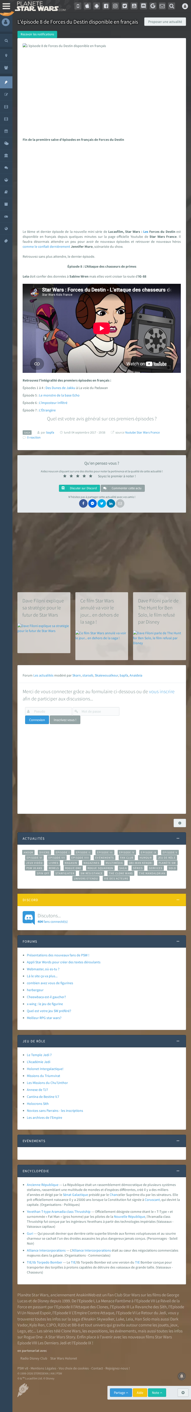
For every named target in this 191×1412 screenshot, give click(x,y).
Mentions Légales (43, 1368)
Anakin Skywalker (99, 1319)
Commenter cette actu (126, 488)
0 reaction (34, 437)
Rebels (54, 868)
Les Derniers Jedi (52, 1343)
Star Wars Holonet (63, 1358)
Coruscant (152, 1199)
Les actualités (43, 675)
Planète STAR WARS (39, 6)
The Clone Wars (121, 873)
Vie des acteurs (116, 878)
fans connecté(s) (53, 918)
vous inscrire (162, 691)
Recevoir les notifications (37, 34)
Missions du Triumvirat (43, 1075)
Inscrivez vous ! (65, 720)
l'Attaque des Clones (90, 1307)
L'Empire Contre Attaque (93, 1312)
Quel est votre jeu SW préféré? (49, 1011)
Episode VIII (80, 857)
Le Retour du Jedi (151, 1312)
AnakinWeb (86, 1295)
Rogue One (73, 868)
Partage (120, 1392)
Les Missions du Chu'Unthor (47, 1082)
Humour (146, 857)
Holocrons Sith (38, 1103)
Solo (172, 868)
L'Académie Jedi (38, 1062)
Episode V (170, 852)
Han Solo (142, 1319)
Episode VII (56, 857)
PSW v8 (22, 1368)
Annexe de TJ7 (37, 1089)
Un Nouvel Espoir (36, 1312)
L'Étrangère (47, 410)
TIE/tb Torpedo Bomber (44, 1262)
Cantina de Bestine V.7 (43, 1096)
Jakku (70, 388)
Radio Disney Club (33, 1358)
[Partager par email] (120, 503)
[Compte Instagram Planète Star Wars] (115, 6)
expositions (98, 1331)
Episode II (83, 852)
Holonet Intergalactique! (45, 1069)
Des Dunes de (56, 388)
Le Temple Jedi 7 (39, 1055)
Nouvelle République (129, 1216)
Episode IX (148, 852)
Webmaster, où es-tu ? (43, 969)
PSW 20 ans (34, 868)
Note (156, 1392)
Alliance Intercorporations (46, 1250)
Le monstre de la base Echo (59, 395)
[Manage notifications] (182, 1376)
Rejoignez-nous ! (117, 1368)
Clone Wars (71, 1331)
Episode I (63, 852)
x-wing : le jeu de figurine (45, 1004)
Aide (140, 1392)
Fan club (126, 857)
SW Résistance (92, 873)
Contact (97, 1368)
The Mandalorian (152, 873)
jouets (163, 1325)
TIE (73, 1262)
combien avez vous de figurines (50, 983)
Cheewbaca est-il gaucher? (46, 997)
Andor (28, 852)
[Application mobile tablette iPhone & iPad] (87, 6)
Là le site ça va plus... (42, 976)
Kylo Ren (37, 1325)
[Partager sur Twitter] (101, 503)
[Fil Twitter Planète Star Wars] (125, 6)
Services (155, 868)
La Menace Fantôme (113, 1301)
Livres (53, 863)
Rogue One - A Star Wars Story (49, 1337)
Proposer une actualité (165, 21)
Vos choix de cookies (74, 1368)
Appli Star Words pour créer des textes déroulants (63, 962)
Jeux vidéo (34, 863)
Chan (113, 1194)
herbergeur (35, 990)
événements (125, 1331)
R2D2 (62, 1325)
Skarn (76, 675)
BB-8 (76, 1325)
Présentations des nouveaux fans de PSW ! (58, 955)
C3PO (51, 1325)
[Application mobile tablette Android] (96, 6)
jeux (174, 1325)
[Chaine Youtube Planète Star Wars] (134, 6)
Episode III (105, 852)
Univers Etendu (86, 878)
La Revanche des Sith (148, 1307)
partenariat (30, 1350)
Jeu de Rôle (167, 857)
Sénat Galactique (75, 1194)
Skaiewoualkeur (106, 675)
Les (145, 231)
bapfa (124, 675)
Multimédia (114, 863)
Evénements (104, 857)
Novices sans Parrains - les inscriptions (55, 1110)
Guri (30, 1233)
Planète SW (167, 863)
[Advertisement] (101, 184)
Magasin (71, 863)
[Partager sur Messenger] (92, 503)
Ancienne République (42, 1184)
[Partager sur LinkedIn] (111, 503)
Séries (138, 868)
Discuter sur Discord (83, 488)
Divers (44, 852)
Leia (129, 1319)
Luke (120, 1319)
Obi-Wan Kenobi (140, 863)
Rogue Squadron (100, 868)
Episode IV (127, 852)
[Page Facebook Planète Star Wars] (106, 6)
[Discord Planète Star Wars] (143, 6)
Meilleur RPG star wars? (44, 1018)
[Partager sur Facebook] (83, 503)
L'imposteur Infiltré (53, 402)
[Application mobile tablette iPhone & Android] (78, 6)
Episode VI (34, 857)
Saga (123, 868)
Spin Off (43, 873)
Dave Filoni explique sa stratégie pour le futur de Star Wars (43, 607)
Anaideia (136, 675)
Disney (43, 1301)
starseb (87, 675)
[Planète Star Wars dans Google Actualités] (153, 6)
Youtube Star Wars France (142, 432)
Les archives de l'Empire (44, 1117)
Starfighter (64, 873)
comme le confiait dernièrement (46, 246)
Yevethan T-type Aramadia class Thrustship (59, 1211)
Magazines (92, 863)
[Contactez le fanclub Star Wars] (162, 6)
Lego (21, 1331)
